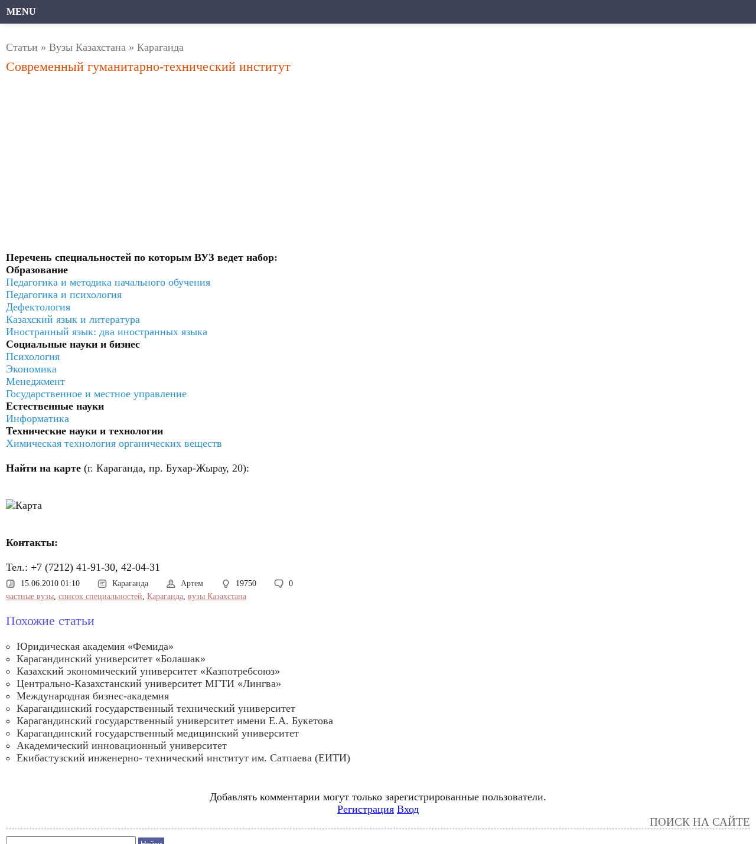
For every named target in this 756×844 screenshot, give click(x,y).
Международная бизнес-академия (93, 696)
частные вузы (30, 596)
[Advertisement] (262, 165)
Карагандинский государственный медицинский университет (158, 733)
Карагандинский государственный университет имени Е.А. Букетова (175, 721)
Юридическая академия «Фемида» (95, 646)
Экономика (31, 369)
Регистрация (365, 809)
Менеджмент (35, 381)
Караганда (160, 47)
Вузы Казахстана (87, 47)
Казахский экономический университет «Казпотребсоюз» (148, 671)
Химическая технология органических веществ (114, 443)
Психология (33, 356)
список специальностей (100, 596)
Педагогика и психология (64, 294)
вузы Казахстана (217, 596)
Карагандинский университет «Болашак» (111, 659)
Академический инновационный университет (122, 745)
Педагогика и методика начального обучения (108, 282)
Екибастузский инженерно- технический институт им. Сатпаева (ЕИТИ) (183, 758)
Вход (408, 809)
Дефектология (38, 307)
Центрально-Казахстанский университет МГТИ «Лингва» (149, 683)
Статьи (22, 47)
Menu (21, 11)
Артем (192, 583)
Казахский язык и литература (73, 319)
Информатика (37, 418)
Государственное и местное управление (96, 394)
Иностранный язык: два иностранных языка (106, 332)
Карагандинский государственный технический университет (156, 708)
